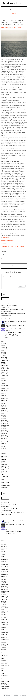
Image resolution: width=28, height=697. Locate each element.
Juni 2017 (3, 427)
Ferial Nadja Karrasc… (10, 325)
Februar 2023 (4, 370)
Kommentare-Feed (5, 487)
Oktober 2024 (4, 359)
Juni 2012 (3, 446)
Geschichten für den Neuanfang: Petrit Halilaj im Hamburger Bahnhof (13, 314)
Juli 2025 (3, 350)
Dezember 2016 (5, 432)
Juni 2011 (3, 450)
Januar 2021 (4, 387)
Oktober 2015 (4, 438)
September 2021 (5, 375)
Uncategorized (4, 476)
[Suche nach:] (13, 294)
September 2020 (5, 392)
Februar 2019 (4, 408)
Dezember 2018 (5, 412)
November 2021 (5, 372)
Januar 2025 (4, 357)
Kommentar (21, 286)
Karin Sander (4, 243)
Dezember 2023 (5, 367)
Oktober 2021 (4, 373)
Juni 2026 (3, 344)
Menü (13, 13)
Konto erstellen (5, 482)
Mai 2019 (3, 403)
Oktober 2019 (4, 398)
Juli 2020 (3, 393)
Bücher (3, 458)
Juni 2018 (3, 415)
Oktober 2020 (4, 390)
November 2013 (5, 445)
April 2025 (3, 355)
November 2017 (5, 423)
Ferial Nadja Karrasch (14, 3)
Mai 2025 (3, 354)
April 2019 (3, 405)
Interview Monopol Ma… (11, 332)
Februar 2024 (4, 365)
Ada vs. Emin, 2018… (10, 336)
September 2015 (5, 440)
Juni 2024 (3, 363)
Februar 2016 (4, 433)
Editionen (3, 459)
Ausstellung (21, 246)
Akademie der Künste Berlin (8, 240)
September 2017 (5, 425)
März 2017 (3, 428)
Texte (2, 474)
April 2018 (3, 417)
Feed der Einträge (5, 485)
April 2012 (3, 448)
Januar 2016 (4, 435)
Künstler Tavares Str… (10, 321)
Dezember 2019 (5, 397)
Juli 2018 (3, 413)
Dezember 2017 (5, 422)
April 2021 (3, 383)
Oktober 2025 (4, 347)
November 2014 (5, 441)
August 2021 (4, 377)
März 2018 (3, 418)
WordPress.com (5, 489)
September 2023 (5, 369)
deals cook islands (9, 329)
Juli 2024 (3, 362)
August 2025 (4, 349)
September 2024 (5, 360)
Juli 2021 (3, 378)
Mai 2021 (3, 382)
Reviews (19, 27)
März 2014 (3, 443)
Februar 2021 (4, 385)
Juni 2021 (3, 380)
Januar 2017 (4, 430)
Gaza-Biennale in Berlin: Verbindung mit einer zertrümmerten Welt (12, 310)
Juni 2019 (3, 402)
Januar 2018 (4, 420)
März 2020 (3, 395)
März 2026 (3, 345)
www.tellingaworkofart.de (13, 133)
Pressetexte (4, 471)
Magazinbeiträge (5, 468)
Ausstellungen (4, 456)
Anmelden (3, 484)
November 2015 (5, 436)
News (2, 469)
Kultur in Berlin (5, 466)
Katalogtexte (4, 463)
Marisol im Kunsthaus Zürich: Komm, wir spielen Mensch (10, 306)
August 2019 (4, 400)
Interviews (3, 461)
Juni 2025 (3, 352)
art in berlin (6, 237)
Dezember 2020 (5, 388)
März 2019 (3, 407)
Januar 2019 (4, 410)
